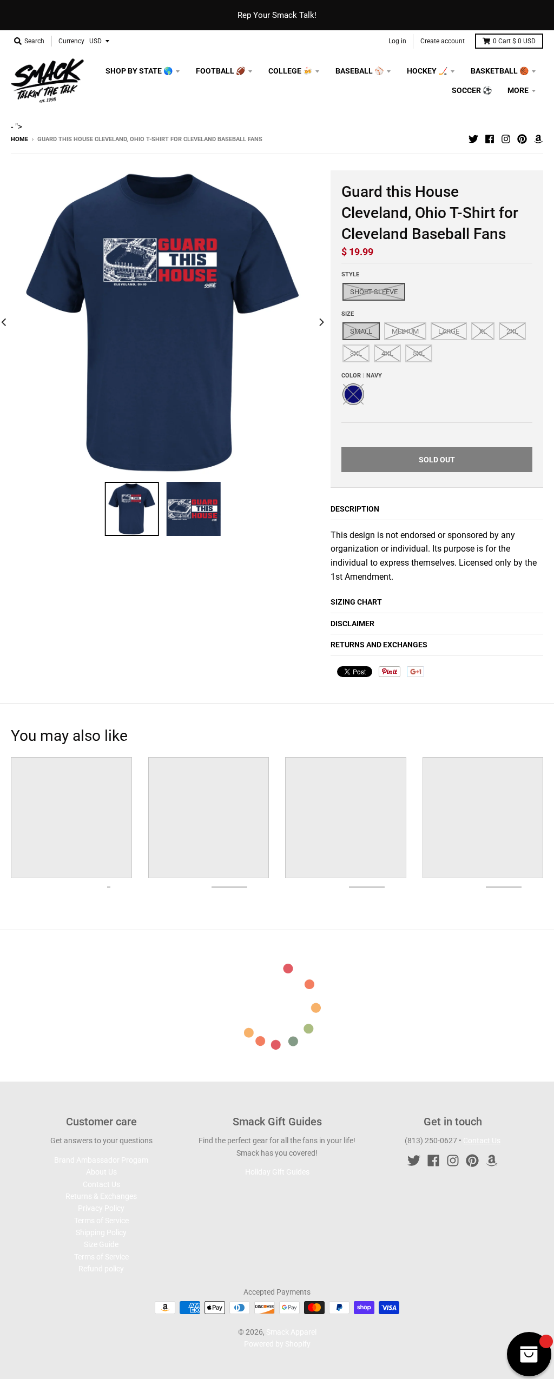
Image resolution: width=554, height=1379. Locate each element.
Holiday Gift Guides (277, 1172)
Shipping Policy (101, 1232)
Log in (397, 41)
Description (355, 509)
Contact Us (101, 1184)
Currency (71, 41)
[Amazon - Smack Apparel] (538, 139)
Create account (442, 41)
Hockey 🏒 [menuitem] (427, 71)
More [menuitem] (518, 90)
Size (347, 313)
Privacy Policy (101, 1208)
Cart (514, 41)
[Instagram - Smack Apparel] (506, 139)
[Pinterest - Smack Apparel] (522, 139)
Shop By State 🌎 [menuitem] (139, 71)
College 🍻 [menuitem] (290, 71)
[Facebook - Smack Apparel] (489, 139)
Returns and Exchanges (379, 644)
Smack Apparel (291, 1332)
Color (361, 375)
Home (19, 139)
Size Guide (101, 1244)
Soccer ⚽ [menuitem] (472, 90)
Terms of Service (101, 1220)
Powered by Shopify (277, 1344)
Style (350, 274)
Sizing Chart (356, 602)
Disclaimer (352, 623)
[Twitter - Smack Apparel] (473, 139)
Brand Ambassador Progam (101, 1160)
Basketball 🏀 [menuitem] (500, 71)
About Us (101, 1172)
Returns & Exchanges (101, 1196)
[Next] (320, 322)
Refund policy (101, 1268)
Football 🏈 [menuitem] (220, 71)
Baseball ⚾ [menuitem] (359, 71)
